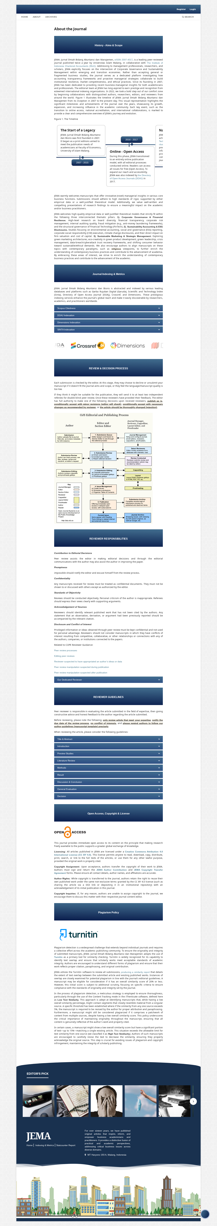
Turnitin (58, 957)
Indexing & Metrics (44, 1145)
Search (189, 17)
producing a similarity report (136, 972)
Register (181, 9)
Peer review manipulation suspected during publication (81, 667)
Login (193, 9)
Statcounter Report (65, 1145)
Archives (51, 17)
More (38, 1101)
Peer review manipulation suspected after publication (80, 672)
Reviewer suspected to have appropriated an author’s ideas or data (88, 661)
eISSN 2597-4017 (124, 59)
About (37, 17)
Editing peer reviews (64, 656)
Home (24, 17)
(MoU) (92, 66)
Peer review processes (65, 650)
